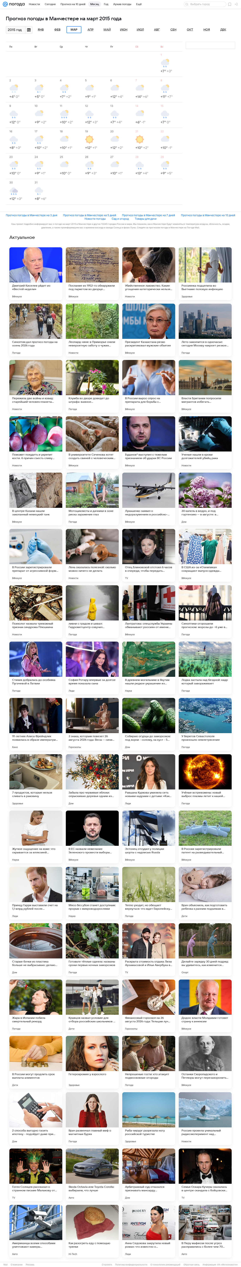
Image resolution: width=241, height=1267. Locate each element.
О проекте (107, 1264)
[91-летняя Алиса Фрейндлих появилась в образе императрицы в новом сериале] (35, 724)
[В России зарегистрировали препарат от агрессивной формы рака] (35, 555)
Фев (57, 29)
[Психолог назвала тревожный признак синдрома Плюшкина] (35, 611)
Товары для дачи (145, 218)
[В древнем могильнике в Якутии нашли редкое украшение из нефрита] (148, 668)
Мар (74, 29)
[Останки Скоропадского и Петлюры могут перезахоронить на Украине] (205, 1062)
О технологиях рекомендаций (165, 1264)
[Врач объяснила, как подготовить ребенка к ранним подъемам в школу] (205, 893)
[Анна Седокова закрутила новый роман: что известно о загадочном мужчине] (148, 1231)
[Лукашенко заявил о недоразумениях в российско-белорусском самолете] (148, 499)
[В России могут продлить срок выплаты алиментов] (35, 1062)
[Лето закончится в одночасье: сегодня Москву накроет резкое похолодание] (205, 330)
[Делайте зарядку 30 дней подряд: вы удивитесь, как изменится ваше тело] (205, 949)
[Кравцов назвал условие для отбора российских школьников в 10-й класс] (92, 1006)
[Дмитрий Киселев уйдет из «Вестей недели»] (35, 273)
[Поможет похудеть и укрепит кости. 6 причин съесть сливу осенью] (35, 442)
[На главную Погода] (16, 4)
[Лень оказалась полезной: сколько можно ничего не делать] (92, 555)
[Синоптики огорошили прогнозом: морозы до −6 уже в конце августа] (205, 611)
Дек (223, 29)
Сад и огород (120, 218)
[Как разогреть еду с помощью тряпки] (92, 1231)
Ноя (206, 29)
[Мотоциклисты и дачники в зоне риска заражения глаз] (92, 499)
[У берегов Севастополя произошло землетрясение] (205, 724)
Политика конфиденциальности (131, 1264)
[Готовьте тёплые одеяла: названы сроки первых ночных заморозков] (92, 949)
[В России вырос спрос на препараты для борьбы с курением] (148, 386)
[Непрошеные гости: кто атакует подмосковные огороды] (148, 1062)
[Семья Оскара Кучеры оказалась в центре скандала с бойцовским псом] (205, 1175)
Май (107, 29)
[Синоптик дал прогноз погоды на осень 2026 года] (35, 330)
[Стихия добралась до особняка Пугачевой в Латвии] (35, 668)
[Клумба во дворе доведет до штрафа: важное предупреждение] (92, 386)
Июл (140, 29)
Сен (173, 29)
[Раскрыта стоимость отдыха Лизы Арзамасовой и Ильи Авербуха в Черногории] (148, 949)
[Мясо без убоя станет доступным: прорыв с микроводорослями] (92, 893)
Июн (123, 29)
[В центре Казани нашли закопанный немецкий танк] (35, 499)
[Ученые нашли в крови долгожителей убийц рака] (205, 442)
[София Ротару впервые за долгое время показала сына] (92, 668)
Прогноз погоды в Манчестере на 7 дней (148, 215)
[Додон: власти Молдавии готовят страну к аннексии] (205, 1006)
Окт (190, 29)
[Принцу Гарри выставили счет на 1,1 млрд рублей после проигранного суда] (35, 893)
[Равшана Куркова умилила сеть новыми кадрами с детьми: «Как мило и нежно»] (148, 780)
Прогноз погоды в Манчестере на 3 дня (31, 215)
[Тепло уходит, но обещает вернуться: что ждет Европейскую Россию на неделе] (148, 893)
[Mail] (5, 4)
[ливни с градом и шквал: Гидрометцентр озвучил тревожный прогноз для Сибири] (92, 611)
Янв (41, 29)
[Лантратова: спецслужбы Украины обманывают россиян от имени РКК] (148, 611)
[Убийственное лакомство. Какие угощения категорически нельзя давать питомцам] (148, 273)
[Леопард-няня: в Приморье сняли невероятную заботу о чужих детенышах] (92, 330)
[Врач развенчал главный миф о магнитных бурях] (92, 1118)
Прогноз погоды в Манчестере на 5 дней (89, 215)
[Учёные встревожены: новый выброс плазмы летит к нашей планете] (205, 780)
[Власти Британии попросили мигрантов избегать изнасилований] (205, 386)
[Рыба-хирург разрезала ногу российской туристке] (148, 1118)
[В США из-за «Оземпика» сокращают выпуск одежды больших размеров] (205, 555)
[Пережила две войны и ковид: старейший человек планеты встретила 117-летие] (35, 386)
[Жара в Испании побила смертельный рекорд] (35, 1006)
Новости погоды (95, 218)
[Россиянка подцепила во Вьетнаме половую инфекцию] (205, 273)
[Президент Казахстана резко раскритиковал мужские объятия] (148, 330)
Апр (91, 29)
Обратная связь (191, 1264)
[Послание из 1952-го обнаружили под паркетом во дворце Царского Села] (92, 273)
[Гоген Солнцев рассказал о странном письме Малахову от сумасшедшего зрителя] (35, 1175)
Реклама (30, 1264)
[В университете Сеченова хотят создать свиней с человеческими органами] (92, 442)
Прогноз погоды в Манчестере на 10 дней (208, 215)
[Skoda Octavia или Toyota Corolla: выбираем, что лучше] (92, 1175)
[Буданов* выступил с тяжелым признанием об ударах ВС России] (148, 442)
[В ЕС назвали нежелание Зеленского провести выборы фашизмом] (92, 837)
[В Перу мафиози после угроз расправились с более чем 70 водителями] (205, 1231)
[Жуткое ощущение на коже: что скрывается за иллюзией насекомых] (35, 837)
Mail (6, 1264)
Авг (157, 29)
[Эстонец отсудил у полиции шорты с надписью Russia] (148, 837)
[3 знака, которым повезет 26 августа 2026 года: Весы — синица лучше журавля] (92, 724)
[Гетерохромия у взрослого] (92, 1062)
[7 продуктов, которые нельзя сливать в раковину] (35, 780)
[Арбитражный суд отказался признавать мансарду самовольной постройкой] (148, 1175)
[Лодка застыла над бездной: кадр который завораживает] (205, 668)
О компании (17, 1264)
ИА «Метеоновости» (227, 1264)
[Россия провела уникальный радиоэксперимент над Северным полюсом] (205, 1118)
